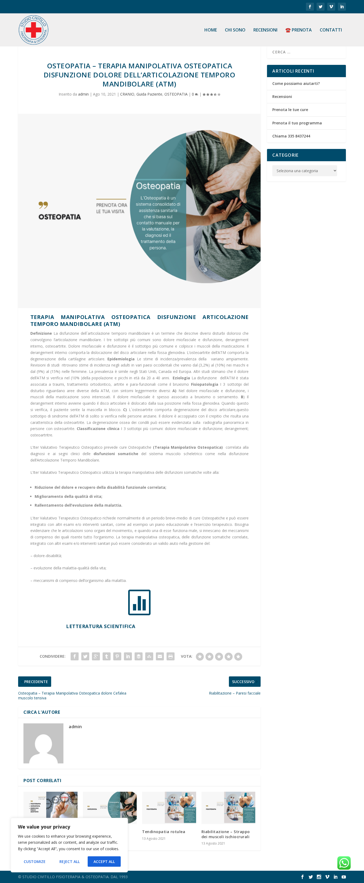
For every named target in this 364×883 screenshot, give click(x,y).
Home (210, 30)
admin (83, 94)
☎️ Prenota (298, 30)
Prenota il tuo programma (297, 122)
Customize (35, 861)
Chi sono (235, 30)
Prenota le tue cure (290, 109)
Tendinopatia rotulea (163, 831)
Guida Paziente (149, 94)
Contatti (331, 30)
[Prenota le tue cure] (50, 808)
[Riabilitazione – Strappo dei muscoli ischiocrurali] (228, 808)
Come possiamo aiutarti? (296, 83)
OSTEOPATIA (176, 94)
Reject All (69, 861)
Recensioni (265, 30)
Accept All (104, 861)
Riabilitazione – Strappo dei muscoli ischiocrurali (225, 834)
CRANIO (127, 94)
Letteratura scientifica (100, 626)
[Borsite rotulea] (110, 808)
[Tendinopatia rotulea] (169, 808)
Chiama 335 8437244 (291, 136)
